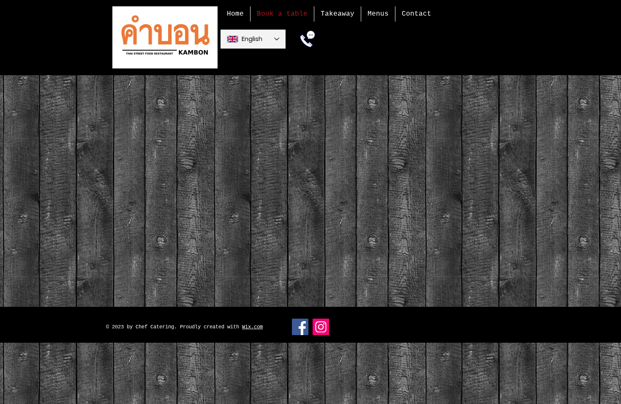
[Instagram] (321, 327)
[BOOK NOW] (307, 39)
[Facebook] (300, 327)
